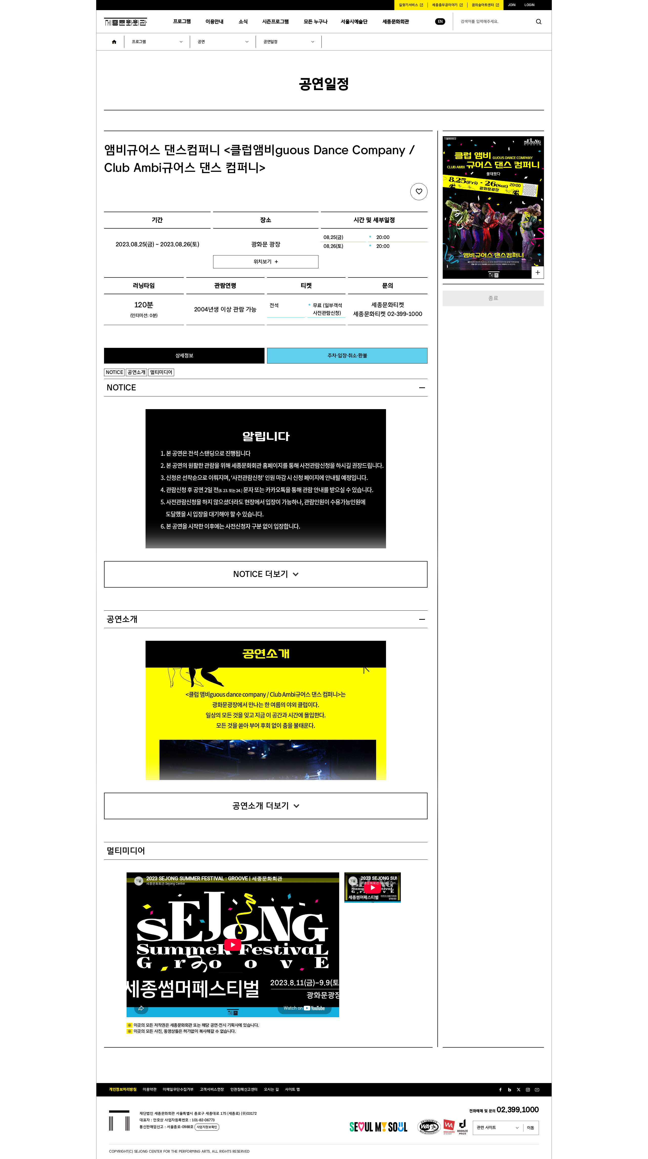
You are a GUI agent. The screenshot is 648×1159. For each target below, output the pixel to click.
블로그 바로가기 (509, 1089)
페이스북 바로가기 (500, 1089)
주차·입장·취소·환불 (347, 355)
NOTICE (114, 372)
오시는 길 (271, 1089)
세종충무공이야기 (444, 5)
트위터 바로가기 (518, 1089)
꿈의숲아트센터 (483, 5)
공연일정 (270, 41)
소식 (243, 22)
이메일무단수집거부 (178, 1089)
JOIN (511, 5)
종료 (493, 298)
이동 (530, 1128)
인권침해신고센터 (244, 1089)
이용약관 (149, 1089)
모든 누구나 (315, 22)
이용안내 (214, 22)
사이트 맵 (292, 1089)
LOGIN (529, 5)
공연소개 (136, 372)
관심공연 (419, 191)
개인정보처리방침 (122, 1089)
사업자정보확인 (207, 1127)
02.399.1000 (518, 1109)
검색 (539, 21)
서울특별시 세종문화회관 (125, 21)
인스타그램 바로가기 (528, 1089)
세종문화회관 (395, 22)
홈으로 (114, 41)
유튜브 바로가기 (537, 1089)
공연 (201, 41)
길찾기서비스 (408, 5)
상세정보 (184, 355)
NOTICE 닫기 (422, 387)
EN (440, 21)
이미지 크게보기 (537, 272)
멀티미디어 (161, 372)
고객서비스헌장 (212, 1089)
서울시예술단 (354, 22)
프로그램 (182, 21)
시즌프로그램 (275, 22)
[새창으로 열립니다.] (378, 1130)
